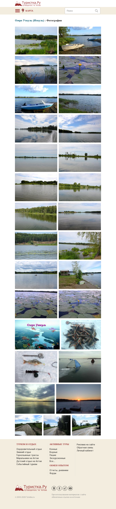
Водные (53, 451)
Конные (53, 448)
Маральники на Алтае (27, 458)
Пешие (53, 455)
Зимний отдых (23, 451)
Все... (52, 461)
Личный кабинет (85, 450)
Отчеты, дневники (59, 470)
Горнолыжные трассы (27, 455)
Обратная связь (85, 447)
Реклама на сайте (86, 444)
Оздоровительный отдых (29, 448)
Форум (53, 473)
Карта (29, 11)
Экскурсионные (57, 458)
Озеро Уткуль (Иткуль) (29, 20)
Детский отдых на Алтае (29, 461)
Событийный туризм (26, 464)
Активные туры (59, 444)
